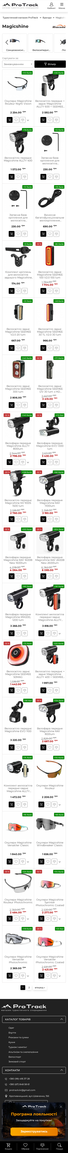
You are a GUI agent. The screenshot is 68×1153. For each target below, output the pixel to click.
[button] (61, 42)
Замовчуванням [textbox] (14, 64)
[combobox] (18, 64)
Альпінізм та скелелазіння (23, 1052)
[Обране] (25, 1145)
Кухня (12, 1042)
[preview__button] (10, 120)
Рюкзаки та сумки (19, 1037)
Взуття (12, 1032)
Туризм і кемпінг (18, 1047)
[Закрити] (60, 1106)
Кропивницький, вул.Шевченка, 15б (29, 1096)
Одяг (11, 1027)
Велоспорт (15, 1056)
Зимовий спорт (17, 1061)
